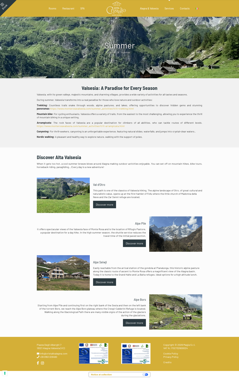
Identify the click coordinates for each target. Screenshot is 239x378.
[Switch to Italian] (197, 8)
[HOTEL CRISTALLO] (116, 8)
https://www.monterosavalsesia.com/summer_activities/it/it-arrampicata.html (80, 126)
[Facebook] (38, 363)
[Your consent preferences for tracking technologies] (4, 373)
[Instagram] (42, 363)
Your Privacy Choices (127, 374)
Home (112, 52)
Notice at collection (101, 374)
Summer (125, 52)
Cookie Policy (170, 353)
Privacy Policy (170, 356)
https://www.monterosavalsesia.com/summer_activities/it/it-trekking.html (92, 108)
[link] (63, 195)
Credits (167, 362)
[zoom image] (63, 195)
